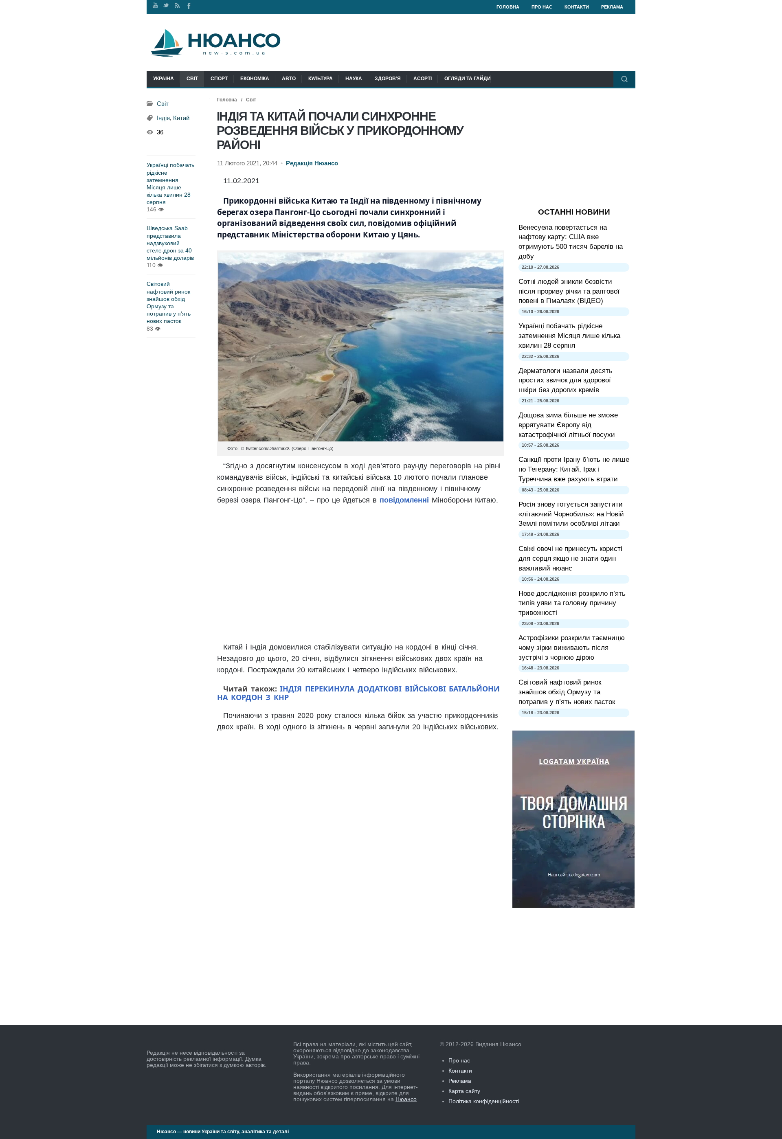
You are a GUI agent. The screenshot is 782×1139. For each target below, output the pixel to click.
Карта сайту (464, 1091)
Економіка (254, 78)
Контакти (577, 6)
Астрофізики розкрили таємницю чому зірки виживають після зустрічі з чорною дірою (571, 647)
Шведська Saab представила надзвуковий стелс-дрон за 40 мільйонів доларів (170, 243)
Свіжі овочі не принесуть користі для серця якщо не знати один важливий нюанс (570, 558)
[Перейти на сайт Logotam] (573, 905)
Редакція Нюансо (312, 163)
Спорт (219, 78)
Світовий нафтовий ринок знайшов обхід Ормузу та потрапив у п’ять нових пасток (169, 302)
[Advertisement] (360, 575)
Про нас (542, 6)
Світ (192, 78)
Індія (163, 118)
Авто (289, 78)
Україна (163, 78)
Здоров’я (388, 78)
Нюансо (406, 1099)
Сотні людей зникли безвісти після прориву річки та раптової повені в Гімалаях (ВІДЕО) (568, 291)
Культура (320, 78)
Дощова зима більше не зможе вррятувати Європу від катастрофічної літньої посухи (568, 425)
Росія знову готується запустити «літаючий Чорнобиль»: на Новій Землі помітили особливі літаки (571, 514)
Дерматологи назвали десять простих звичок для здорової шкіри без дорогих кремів (565, 380)
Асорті (422, 78)
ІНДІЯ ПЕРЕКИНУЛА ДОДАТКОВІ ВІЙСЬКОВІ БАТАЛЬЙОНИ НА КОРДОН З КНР (358, 693)
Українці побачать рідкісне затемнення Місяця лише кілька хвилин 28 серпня (170, 183)
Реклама (612, 6)
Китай (181, 118)
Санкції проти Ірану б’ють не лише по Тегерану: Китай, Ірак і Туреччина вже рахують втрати (573, 469)
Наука (353, 78)
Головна (507, 6)
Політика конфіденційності (483, 1101)
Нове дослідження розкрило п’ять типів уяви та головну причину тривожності (572, 603)
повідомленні (404, 500)
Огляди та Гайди (467, 78)
